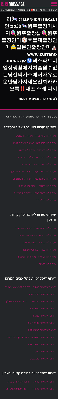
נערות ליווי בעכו (30, 249)
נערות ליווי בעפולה (47, 256)
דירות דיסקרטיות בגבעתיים (17, 287)
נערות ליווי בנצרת (28, 242)
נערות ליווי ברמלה (47, 186)
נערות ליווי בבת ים (24, 135)
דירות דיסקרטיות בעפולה (44, 388)
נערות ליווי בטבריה (28, 235)
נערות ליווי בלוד (48, 164)
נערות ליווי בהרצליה (46, 150)
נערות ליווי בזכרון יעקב (45, 228)
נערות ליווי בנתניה (30, 164)
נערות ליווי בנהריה (47, 242)
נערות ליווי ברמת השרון (45, 193)
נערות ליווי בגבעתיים (46, 143)
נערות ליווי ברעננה (23, 193)
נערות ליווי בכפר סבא (28, 157)
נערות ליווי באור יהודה (45, 135)
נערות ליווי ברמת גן (27, 186)
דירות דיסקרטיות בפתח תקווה (42, 322)
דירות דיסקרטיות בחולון (17, 301)
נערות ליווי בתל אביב (46, 200)
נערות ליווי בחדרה (23, 228)
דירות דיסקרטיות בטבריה (19, 381)
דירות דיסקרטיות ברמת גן (17, 337)
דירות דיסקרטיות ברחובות (43, 337)
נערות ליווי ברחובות (22, 178)
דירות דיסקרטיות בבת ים (44, 287)
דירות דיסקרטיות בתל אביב (43, 358)
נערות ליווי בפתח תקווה (45, 171)
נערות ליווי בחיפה (47, 235)
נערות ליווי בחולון (27, 150)
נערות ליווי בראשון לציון (45, 178)
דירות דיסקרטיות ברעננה (44, 351)
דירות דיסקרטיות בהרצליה (43, 301)
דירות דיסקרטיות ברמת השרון (42, 344)
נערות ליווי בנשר (48, 249)
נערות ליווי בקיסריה (26, 256)
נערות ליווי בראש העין (21, 171)
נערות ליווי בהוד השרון (23, 143)
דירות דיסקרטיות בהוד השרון (42, 294)
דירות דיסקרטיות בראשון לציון (42, 330)
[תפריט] (54, 4)
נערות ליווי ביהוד (48, 157)
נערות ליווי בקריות (47, 264)
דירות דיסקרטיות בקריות (18, 388)
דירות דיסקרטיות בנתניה (44, 315)
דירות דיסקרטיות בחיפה (44, 381)
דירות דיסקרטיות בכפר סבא (43, 308)
